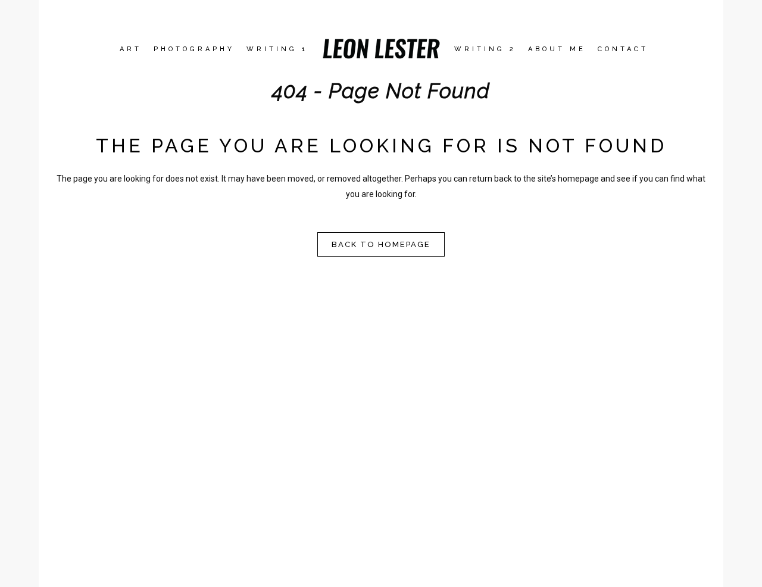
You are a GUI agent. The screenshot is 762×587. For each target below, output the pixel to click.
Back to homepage (381, 244)
